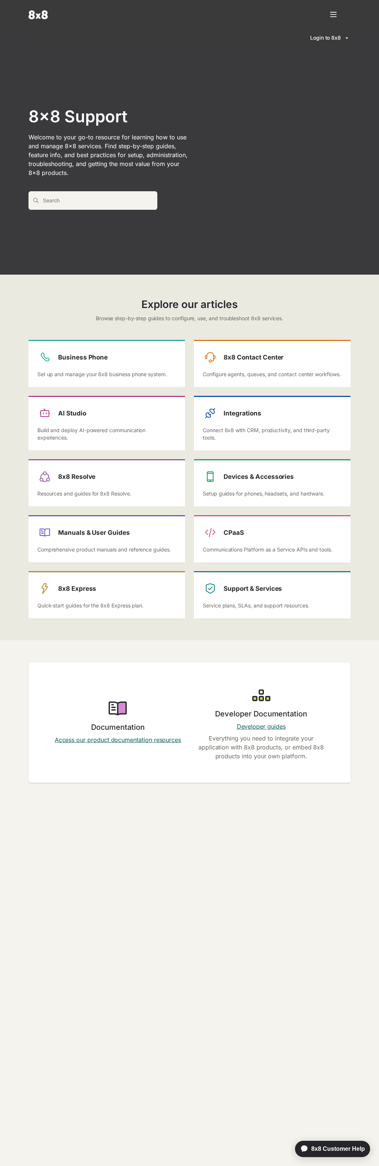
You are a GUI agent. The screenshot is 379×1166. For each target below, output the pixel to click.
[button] (362, 1147)
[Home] (38, 14)
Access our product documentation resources (118, 739)
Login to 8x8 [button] (325, 37)
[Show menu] (333, 15)
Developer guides (261, 726)
